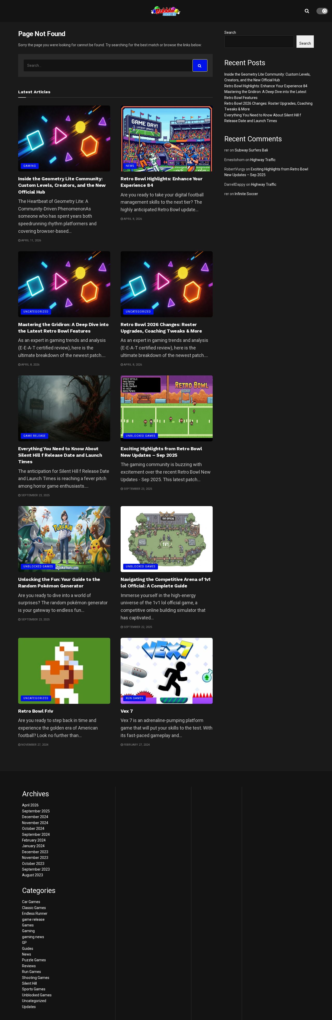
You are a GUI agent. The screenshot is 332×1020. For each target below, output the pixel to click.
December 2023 (35, 852)
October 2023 (33, 864)
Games (28, 925)
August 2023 (32, 875)
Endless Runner (34, 913)
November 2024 (35, 823)
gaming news (33, 937)
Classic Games (34, 908)
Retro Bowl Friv (35, 711)
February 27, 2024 (136, 744)
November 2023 (35, 858)
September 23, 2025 (35, 495)
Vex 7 (127, 711)
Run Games (134, 698)
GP (24, 942)
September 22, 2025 (137, 627)
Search (230, 32)
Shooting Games (35, 978)
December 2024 (35, 817)
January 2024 (33, 846)
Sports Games (33, 989)
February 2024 (34, 840)
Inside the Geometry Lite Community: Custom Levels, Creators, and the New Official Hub (62, 185)
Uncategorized (36, 311)
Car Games (31, 902)
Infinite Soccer (246, 194)
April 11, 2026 (30, 240)
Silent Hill (29, 983)
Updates (29, 1007)
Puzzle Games (34, 960)
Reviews (29, 966)
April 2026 (30, 805)
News (130, 165)
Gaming (29, 165)
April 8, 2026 (132, 219)
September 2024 (36, 834)
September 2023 (36, 869)
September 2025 (36, 811)
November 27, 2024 (34, 744)
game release (34, 435)
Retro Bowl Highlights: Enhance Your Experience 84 (265, 86)
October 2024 (33, 828)
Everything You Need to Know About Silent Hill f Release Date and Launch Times (60, 455)
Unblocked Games (140, 435)
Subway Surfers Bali (251, 150)
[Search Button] (200, 65)
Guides (27, 948)
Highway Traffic (262, 160)
